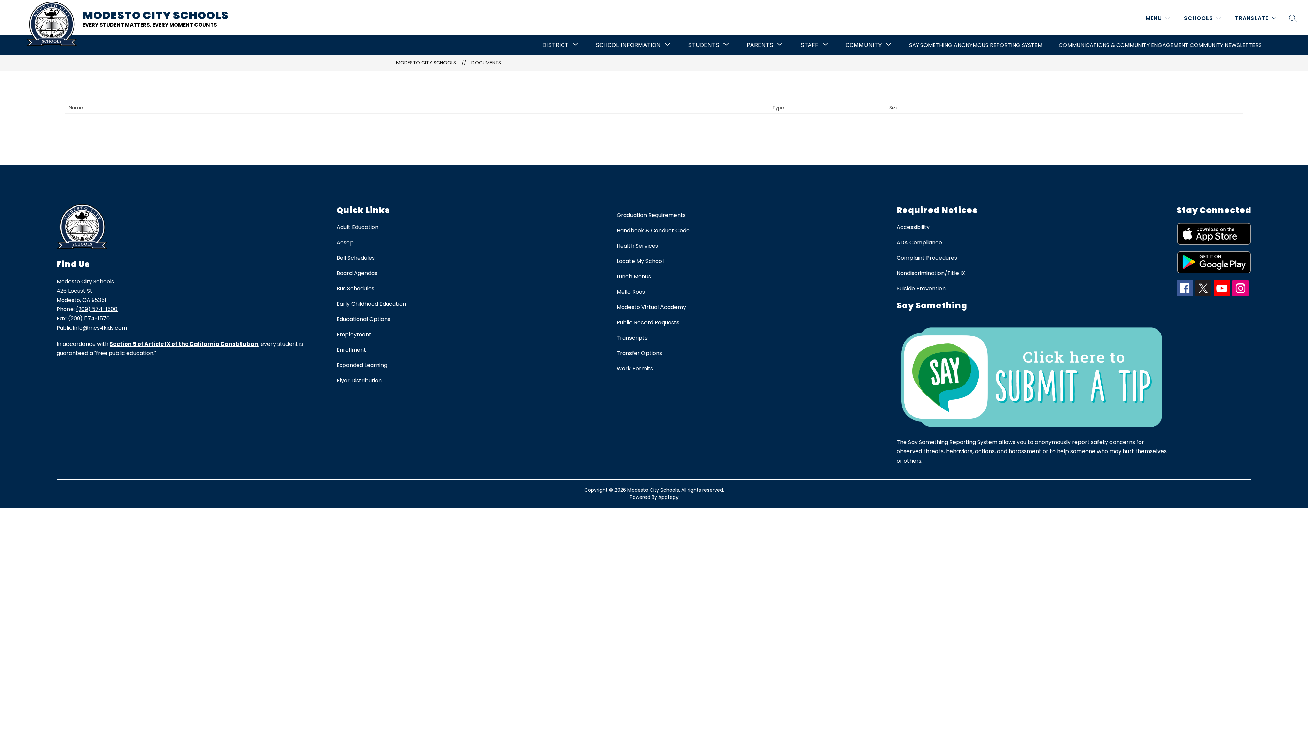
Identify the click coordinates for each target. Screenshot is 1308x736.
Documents (486, 62)
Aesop (345, 242)
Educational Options (363, 319)
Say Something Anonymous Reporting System (975, 45)
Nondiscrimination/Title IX (931, 273)
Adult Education (357, 227)
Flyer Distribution (359, 380)
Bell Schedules (356, 258)
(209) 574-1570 (89, 318)
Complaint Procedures (927, 258)
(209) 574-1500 (97, 309)
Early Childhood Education (371, 304)
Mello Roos (631, 292)
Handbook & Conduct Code (653, 230)
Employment (354, 334)
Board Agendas (357, 273)
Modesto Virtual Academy (651, 307)
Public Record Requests (648, 322)
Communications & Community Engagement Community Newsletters (1160, 45)
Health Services (637, 246)
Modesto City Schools (426, 62)
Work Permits (635, 368)
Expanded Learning (362, 365)
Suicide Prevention (921, 288)
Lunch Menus (634, 276)
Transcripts (632, 338)
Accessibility (913, 227)
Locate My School (640, 261)
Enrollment (351, 350)
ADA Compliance (919, 242)
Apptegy (668, 497)
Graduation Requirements (651, 215)
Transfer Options (639, 353)
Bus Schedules (355, 288)
